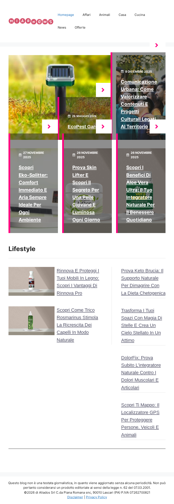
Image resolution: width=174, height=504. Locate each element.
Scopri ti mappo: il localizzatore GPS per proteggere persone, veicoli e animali (140, 419)
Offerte (80, 27)
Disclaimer (75, 497)
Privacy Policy (96, 497)
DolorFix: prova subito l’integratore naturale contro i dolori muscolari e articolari (141, 372)
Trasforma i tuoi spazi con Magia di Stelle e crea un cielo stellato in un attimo (141, 325)
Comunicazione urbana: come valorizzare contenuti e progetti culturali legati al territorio (139, 104)
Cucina (140, 15)
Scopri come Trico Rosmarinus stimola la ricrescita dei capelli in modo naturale (77, 325)
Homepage (66, 15)
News (62, 27)
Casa (122, 15)
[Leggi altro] (104, 90)
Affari (87, 15)
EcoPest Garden (85, 126)
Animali (104, 15)
